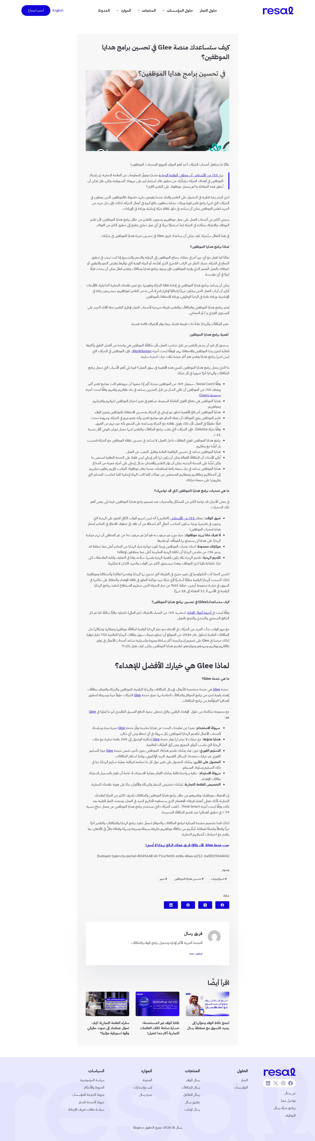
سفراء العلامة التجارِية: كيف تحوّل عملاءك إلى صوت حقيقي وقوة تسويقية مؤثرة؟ (108, 1028)
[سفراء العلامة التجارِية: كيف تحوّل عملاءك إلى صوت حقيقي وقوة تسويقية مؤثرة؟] (107, 1004)
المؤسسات (241, 1087)
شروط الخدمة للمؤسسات (88, 1094)
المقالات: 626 (195, 954)
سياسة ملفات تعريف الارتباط (86, 1109)
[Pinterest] (188, 905)
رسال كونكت (192, 1109)
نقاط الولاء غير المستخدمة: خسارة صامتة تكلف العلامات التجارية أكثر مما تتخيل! (159, 1028)
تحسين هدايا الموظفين (189, 879)
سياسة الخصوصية (92, 1080)
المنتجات (149, 10)
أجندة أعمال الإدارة (200, 612)
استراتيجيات (219, 879)
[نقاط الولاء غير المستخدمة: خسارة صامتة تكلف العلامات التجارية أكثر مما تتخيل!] (157, 1004)
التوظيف (290, 1115)
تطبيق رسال (192, 1102)
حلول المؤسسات (180, 10)
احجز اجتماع (36, 10)
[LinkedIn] (171, 905)
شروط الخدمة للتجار (91, 1102)
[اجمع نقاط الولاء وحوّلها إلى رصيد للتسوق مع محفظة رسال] (207, 1004)
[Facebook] (222, 905)
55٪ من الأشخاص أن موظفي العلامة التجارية (189, 175)
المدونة (104, 10)
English (57, 10)
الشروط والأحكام (94, 1087)
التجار (244, 1080)
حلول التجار (208, 10)
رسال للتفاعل (191, 1094)
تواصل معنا (288, 1100)
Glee (216, 689)
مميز (163, 879)
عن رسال (290, 1093)
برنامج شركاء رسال (285, 1108)
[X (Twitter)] (205, 905)
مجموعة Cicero (210, 395)
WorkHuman (142, 351)
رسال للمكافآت (191, 1087)
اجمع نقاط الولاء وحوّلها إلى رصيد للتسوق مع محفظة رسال (208, 1025)
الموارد (126, 10)
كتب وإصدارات (142, 1087)
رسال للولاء (193, 1080)
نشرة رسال (145, 1094)
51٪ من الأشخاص (183, 518)
